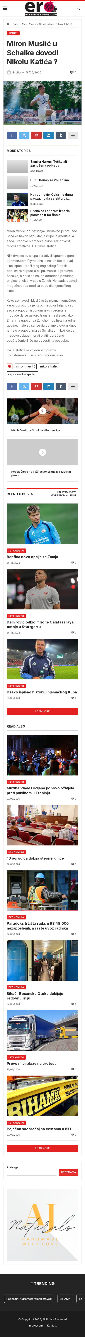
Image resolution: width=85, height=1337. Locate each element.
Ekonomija (16, 852)
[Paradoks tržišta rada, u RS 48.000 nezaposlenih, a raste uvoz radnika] (42, 890)
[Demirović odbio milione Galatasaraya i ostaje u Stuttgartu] (42, 589)
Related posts (66, 492)
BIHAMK (57, 1298)
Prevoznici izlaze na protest (31, 1063)
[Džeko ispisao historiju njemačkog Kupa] (42, 659)
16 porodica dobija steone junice (35, 858)
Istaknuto (16, 550)
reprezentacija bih (22, 374)
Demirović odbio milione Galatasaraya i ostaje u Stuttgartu (41, 624)
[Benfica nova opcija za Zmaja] (42, 523)
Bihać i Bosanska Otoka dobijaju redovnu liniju (35, 995)
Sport (16, 24)
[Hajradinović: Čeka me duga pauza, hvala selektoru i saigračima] (17, 199)
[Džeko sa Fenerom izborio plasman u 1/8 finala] (17, 215)
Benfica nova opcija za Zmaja (32, 557)
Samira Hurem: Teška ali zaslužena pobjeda (48, 163)
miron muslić (25, 366)
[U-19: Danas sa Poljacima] (17, 182)
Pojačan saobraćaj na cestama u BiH (39, 1129)
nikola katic (49, 366)
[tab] (67, 492)
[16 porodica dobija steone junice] (42, 825)
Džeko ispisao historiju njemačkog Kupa (42, 692)
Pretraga (13, 1167)
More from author (63, 495)
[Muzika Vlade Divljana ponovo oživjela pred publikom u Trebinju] (42, 755)
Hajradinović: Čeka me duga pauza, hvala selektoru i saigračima (51, 197)
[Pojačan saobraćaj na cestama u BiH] (42, 1096)
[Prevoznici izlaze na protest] (42, 1030)
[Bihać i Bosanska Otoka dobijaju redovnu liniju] (42, 960)
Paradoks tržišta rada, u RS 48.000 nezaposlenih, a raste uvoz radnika (38, 925)
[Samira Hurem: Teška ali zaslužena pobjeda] (17, 166)
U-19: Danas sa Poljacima (49, 180)
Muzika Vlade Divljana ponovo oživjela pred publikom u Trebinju (40, 790)
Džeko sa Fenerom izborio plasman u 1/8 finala (50, 213)
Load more (42, 711)
